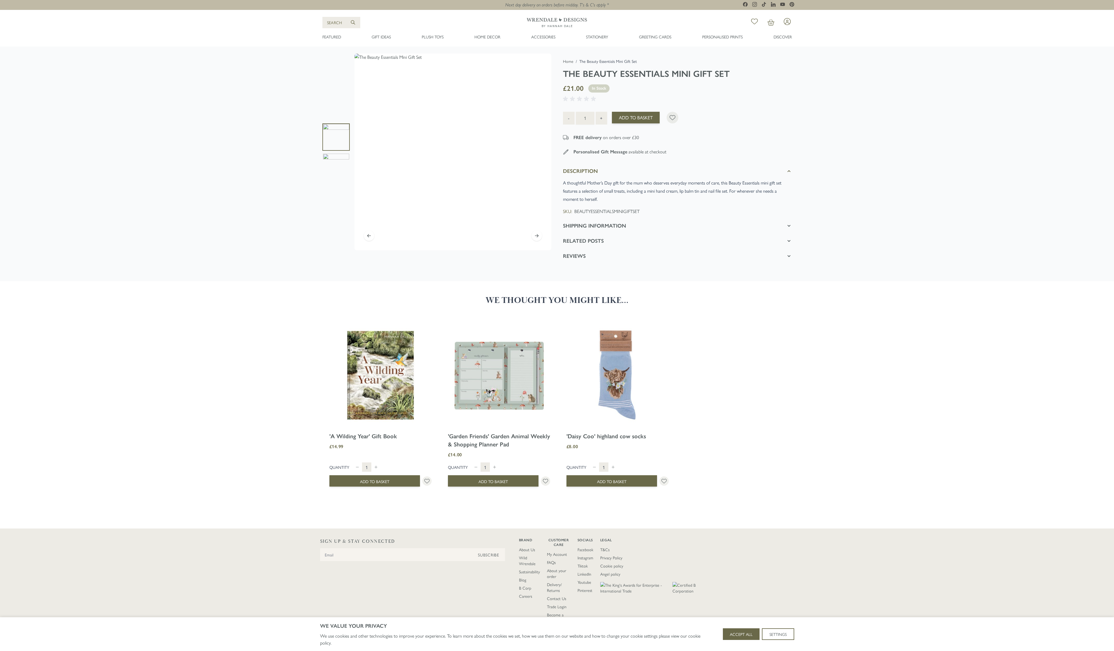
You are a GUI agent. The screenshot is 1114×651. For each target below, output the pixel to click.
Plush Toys (433, 37)
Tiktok (583, 566)
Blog (522, 580)
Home (568, 61)
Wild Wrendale (527, 560)
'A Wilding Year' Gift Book (363, 436)
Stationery (597, 37)
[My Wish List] (754, 22)
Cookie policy (611, 566)
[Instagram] (754, 4)
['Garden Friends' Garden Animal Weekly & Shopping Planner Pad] (499, 375)
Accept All (741, 634)
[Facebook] (745, 4)
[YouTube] (782, 4)
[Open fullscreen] (452, 152)
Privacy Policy (611, 557)
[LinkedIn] (773, 4)
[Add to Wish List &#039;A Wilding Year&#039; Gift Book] (427, 481)
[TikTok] (764, 4)
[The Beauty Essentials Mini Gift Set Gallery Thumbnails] (336, 151)
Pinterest (585, 590)
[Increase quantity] (376, 467)
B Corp (525, 588)
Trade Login (556, 606)
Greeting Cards (655, 37)
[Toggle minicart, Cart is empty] (771, 22)
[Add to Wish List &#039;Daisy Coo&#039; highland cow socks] (664, 481)
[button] (580, 98)
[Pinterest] (792, 4)
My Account (557, 554)
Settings (778, 634)
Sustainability (529, 571)
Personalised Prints (722, 37)
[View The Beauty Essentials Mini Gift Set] (336, 137)
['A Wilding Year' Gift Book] (380, 375)
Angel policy (610, 574)
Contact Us (556, 598)
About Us (527, 549)
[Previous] (369, 235)
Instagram (585, 557)
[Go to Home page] (556, 22)
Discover (783, 37)
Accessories (543, 37)
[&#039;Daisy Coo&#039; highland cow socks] (617, 375)
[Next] (537, 235)
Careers (525, 596)
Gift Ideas (381, 37)
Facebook (585, 549)
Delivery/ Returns (554, 587)
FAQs (551, 562)
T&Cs (605, 549)
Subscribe (488, 555)
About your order (556, 573)
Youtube (584, 582)
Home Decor (487, 37)
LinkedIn (584, 574)
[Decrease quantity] (357, 467)
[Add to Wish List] (672, 117)
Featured (331, 37)
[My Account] (787, 21)
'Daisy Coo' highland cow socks (606, 436)
